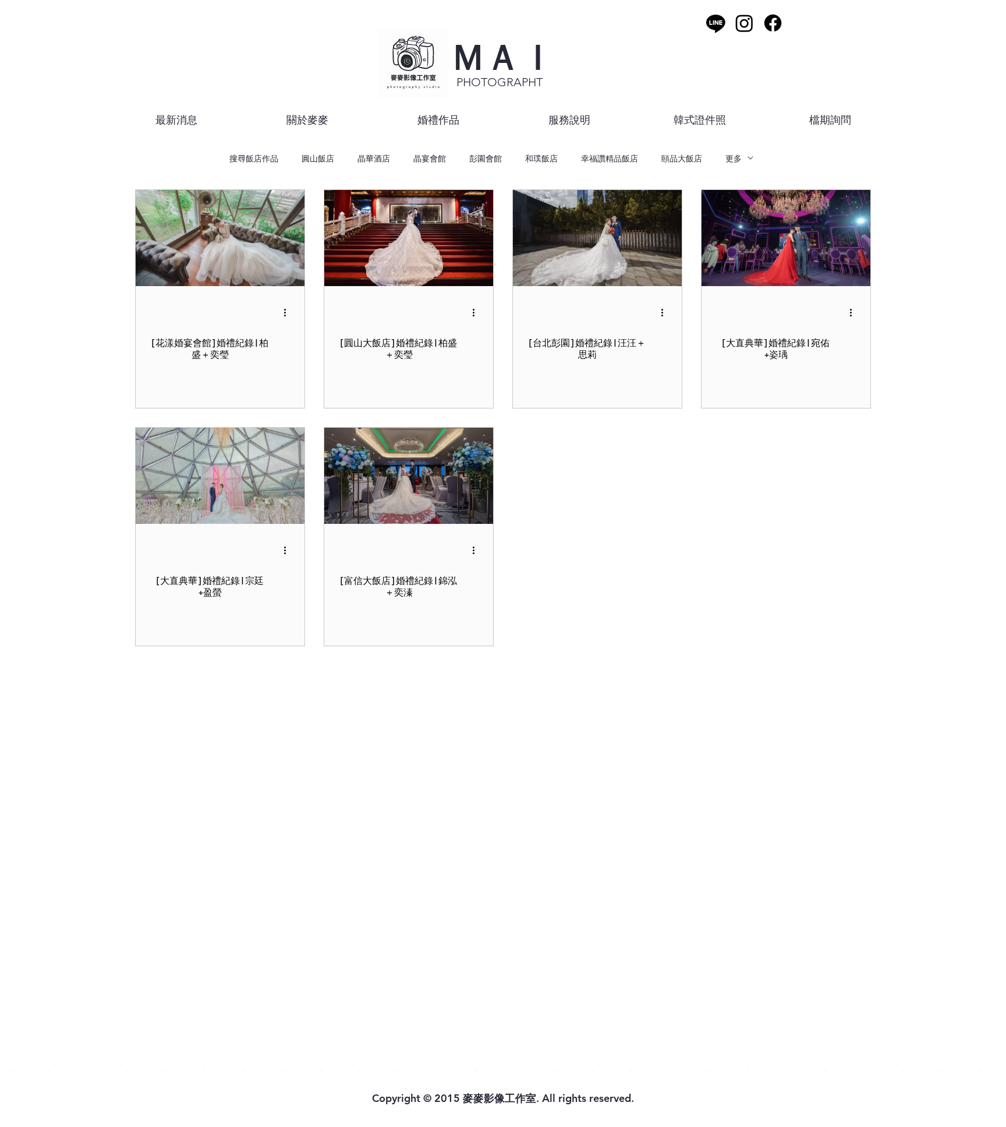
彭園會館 (485, 158)
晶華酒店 (373, 158)
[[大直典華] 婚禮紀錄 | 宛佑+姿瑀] (786, 238)
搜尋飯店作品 (253, 158)
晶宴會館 (429, 158)
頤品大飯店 (681, 158)
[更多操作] (289, 312)
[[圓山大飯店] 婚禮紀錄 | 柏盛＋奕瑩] (408, 238)
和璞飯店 (541, 158)
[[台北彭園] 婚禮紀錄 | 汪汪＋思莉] (597, 238)
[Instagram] (744, 23)
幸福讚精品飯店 (609, 158)
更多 (733, 158)
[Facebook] (772, 23)
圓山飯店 (318, 158)
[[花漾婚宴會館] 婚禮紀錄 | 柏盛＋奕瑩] (220, 238)
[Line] (715, 23)
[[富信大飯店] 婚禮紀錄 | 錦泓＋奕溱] (408, 476)
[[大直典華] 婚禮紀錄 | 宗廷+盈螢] (220, 476)
